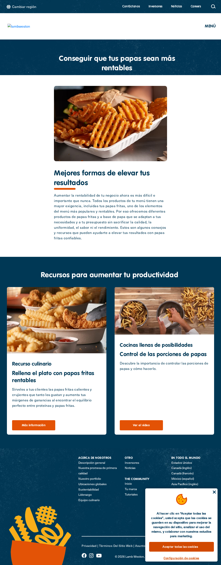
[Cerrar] (214, 492)
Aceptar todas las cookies (180, 547)
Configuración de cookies (181, 558)
